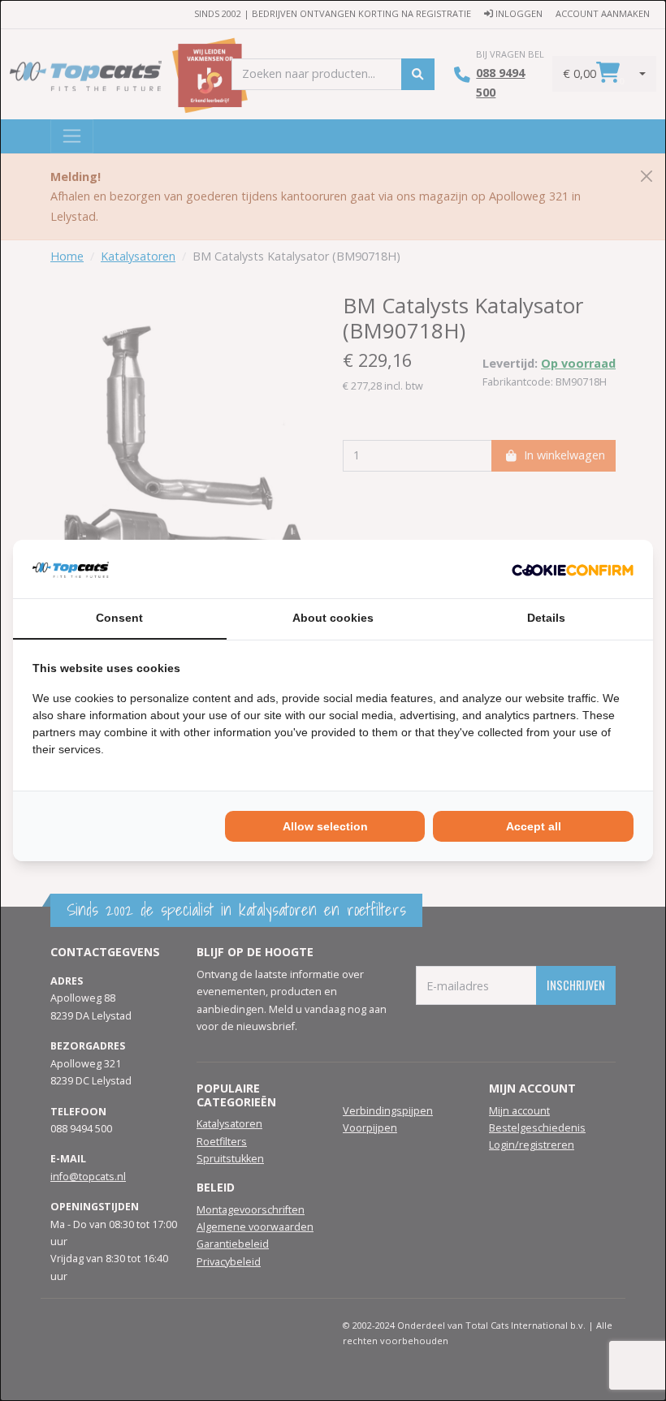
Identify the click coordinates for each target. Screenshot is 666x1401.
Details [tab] (546, 617)
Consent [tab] (119, 617)
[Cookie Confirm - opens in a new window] (573, 569)
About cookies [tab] (333, 617)
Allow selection (325, 826)
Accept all (533, 826)
